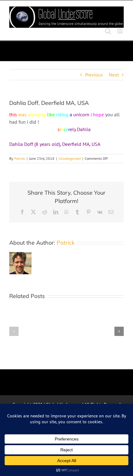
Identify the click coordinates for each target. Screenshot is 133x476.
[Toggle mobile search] (108, 31)
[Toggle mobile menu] (120, 31)
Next (114, 75)
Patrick (19, 158)
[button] (14, 331)
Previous (94, 75)
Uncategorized (69, 158)
